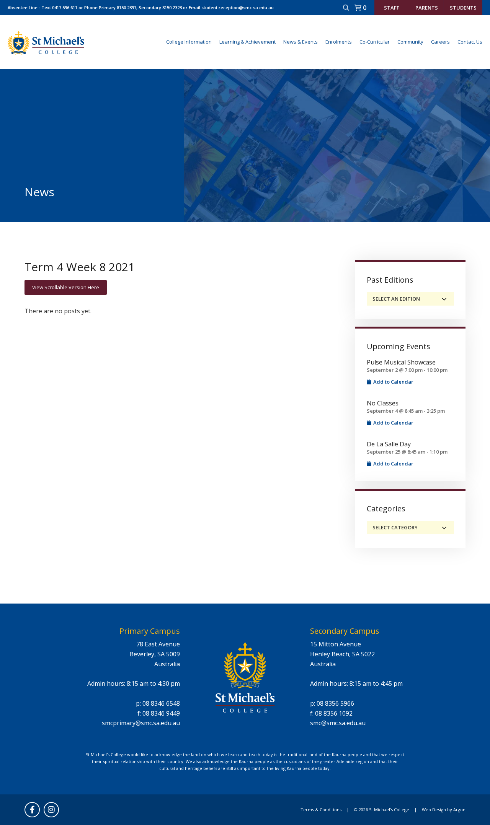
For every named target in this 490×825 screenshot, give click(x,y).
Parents (426, 7)
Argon (459, 809)
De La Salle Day (389, 444)
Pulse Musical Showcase (401, 362)
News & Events (300, 41)
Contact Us (469, 41)
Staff (391, 7)
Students (463, 7)
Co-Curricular (374, 41)
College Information (189, 41)
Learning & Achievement (247, 41)
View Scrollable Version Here (65, 287)
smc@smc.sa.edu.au (338, 723)
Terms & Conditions (321, 809)
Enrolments (338, 41)
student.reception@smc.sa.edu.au (237, 7)
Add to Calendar (392, 381)
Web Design (434, 809)
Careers (440, 41)
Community (410, 41)
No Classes (383, 403)
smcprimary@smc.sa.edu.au (141, 723)
